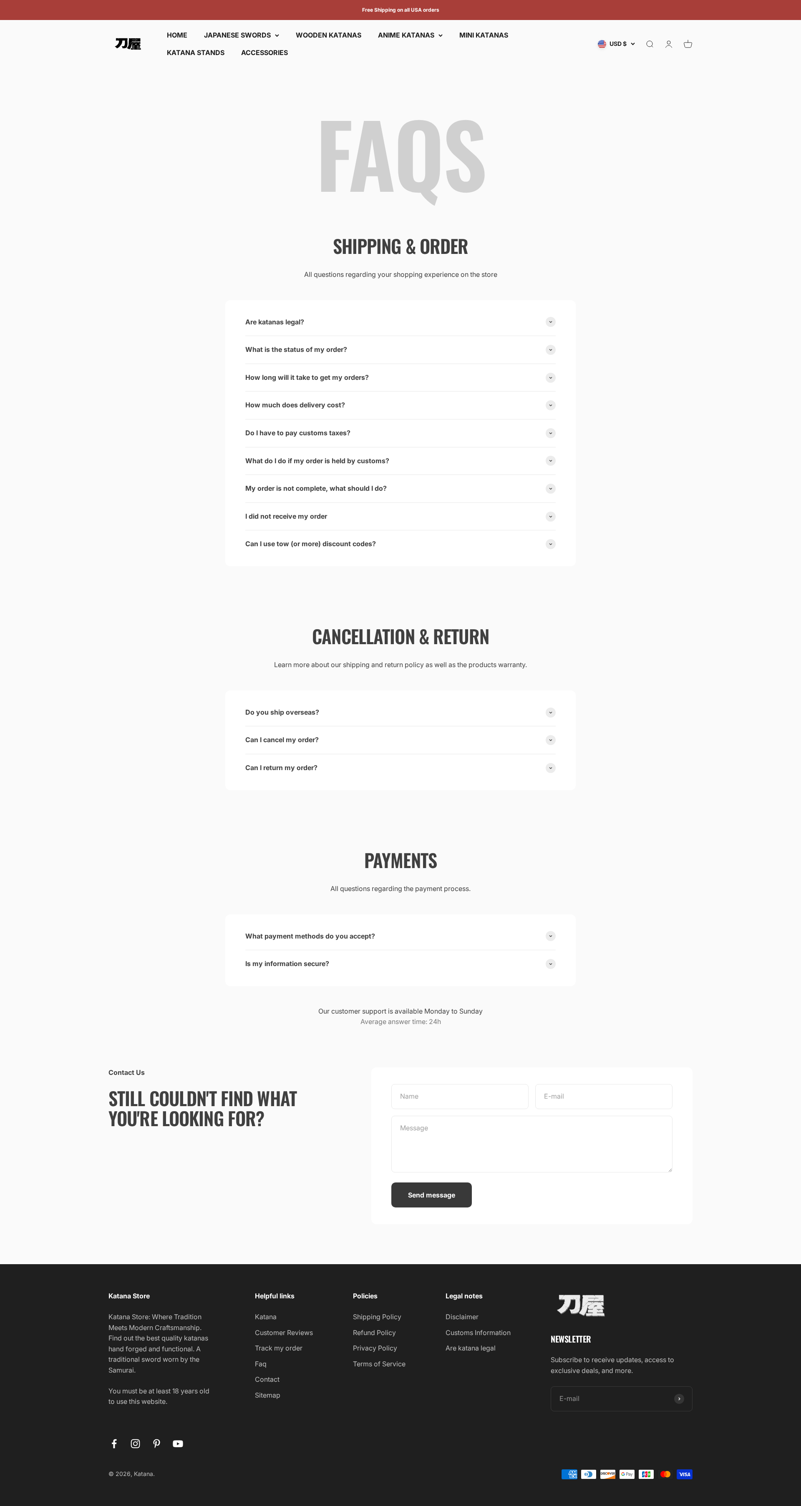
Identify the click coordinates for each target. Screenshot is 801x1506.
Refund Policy (374, 1332)
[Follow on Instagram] (135, 1443)
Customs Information (478, 1332)
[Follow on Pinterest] (156, 1443)
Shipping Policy (377, 1317)
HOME (177, 35)
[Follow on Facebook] (114, 1443)
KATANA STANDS (195, 52)
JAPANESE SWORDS (237, 35)
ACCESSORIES (264, 52)
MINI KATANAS (483, 35)
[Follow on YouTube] (178, 1443)
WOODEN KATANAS (328, 35)
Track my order (278, 1348)
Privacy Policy (375, 1348)
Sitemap (267, 1395)
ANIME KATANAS (406, 35)
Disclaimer (462, 1317)
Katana (266, 1317)
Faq (261, 1364)
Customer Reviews (284, 1332)
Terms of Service (379, 1364)
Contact (267, 1379)
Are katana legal (471, 1348)
